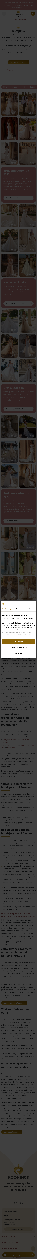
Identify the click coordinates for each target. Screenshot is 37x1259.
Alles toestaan (18, 641)
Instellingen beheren (17, 647)
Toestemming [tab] (6, 609)
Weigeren (18, 653)
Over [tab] (30, 609)
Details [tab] (18, 609)
